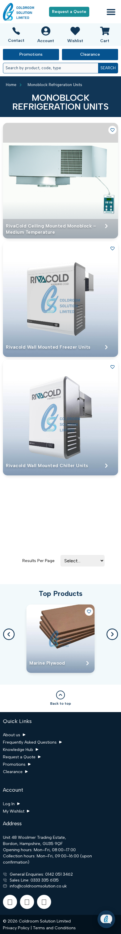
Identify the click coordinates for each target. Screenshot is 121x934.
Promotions (14, 764)
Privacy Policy (16, 927)
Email (66, 884)
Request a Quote (19, 757)
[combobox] (50, 68)
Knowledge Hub (18, 749)
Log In (9, 803)
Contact (16, 40)
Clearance (13, 771)
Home (11, 85)
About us (11, 734)
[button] (111, 12)
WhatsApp (71, 904)
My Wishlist (13, 811)
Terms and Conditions (54, 927)
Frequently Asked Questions (30, 742)
